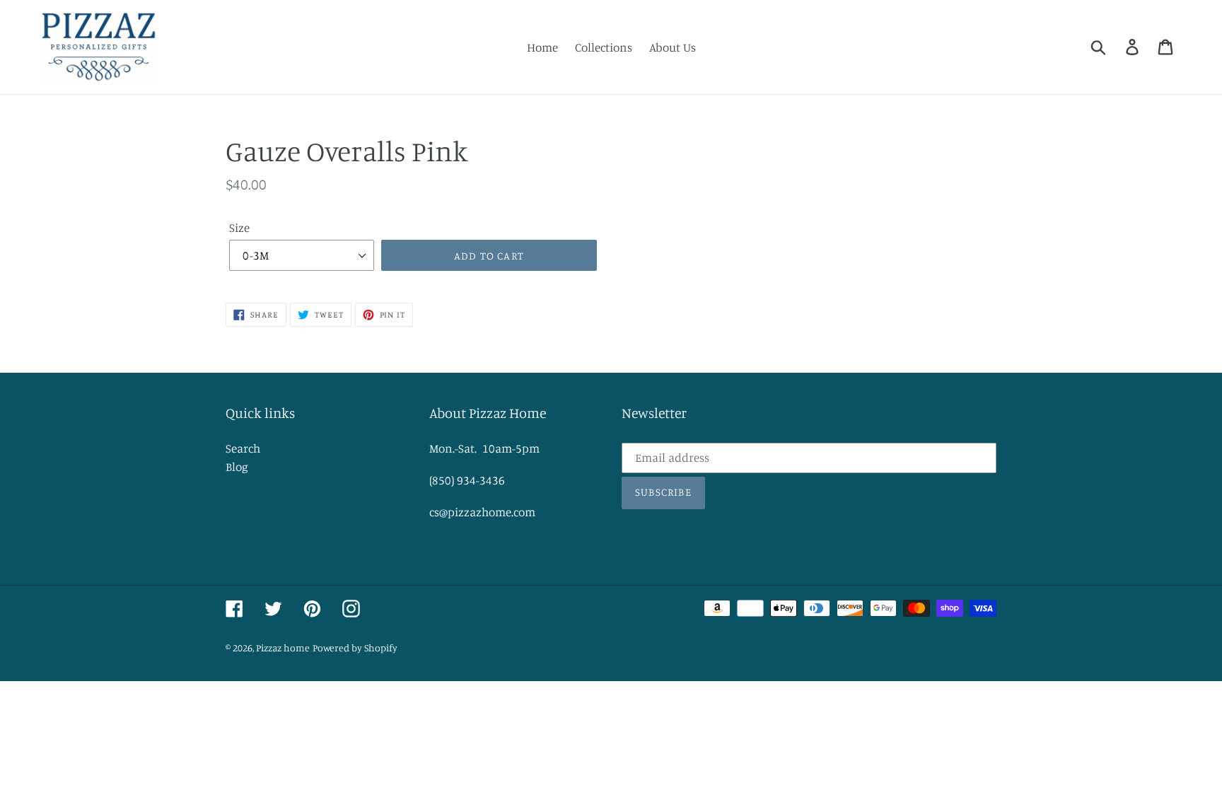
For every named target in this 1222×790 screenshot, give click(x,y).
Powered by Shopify (355, 647)
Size (239, 227)
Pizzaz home (283, 647)
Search (243, 448)
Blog (237, 466)
